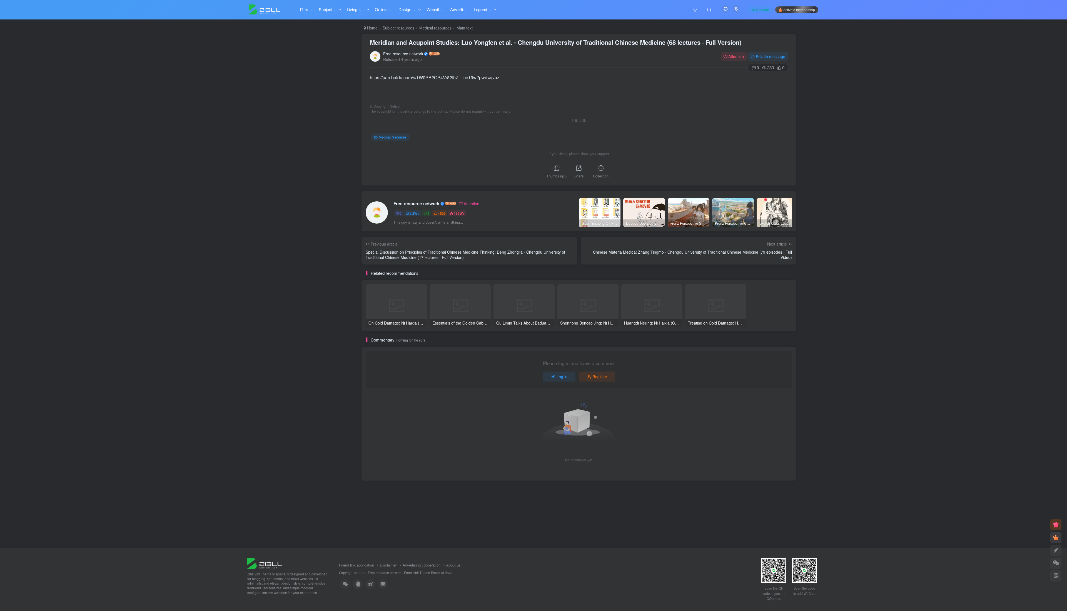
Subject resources (398, 28)
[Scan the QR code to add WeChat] (1055, 563)
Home (372, 28)
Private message (770, 56)
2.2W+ (414, 213)
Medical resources (435, 28)
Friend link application (356, 565)
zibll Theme (422, 572)
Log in (562, 376)
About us (453, 565)
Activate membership (799, 9)
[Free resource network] (264, 562)
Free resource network (403, 53)
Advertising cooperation (421, 565)
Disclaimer (388, 565)
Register (599, 376)
